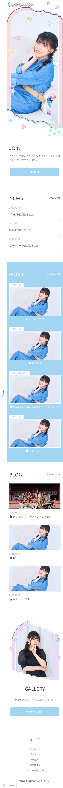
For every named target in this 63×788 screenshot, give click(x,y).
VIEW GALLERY (35, 711)
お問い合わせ (34, 754)
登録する (35, 171)
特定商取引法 (34, 765)
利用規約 (35, 760)
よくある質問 (34, 749)
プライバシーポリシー (35, 771)
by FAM (47, 781)
